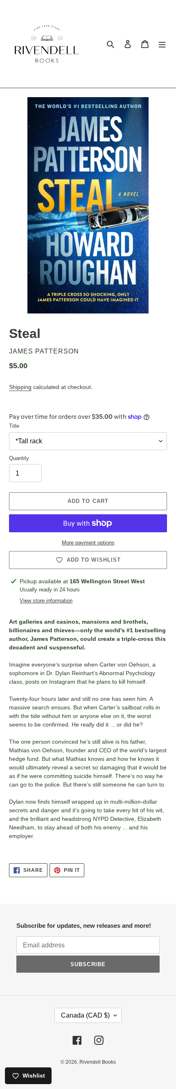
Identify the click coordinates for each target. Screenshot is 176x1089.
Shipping (20, 387)
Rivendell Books (97, 1062)
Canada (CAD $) (85, 1015)
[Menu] (162, 44)
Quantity (19, 458)
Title (14, 426)
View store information (46, 601)
